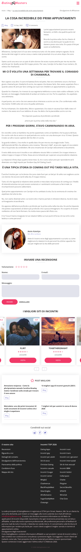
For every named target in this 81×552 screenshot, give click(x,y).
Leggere (23, 355)
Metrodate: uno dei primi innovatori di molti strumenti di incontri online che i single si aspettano (20, 408)
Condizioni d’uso (8, 468)
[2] (19, 267)
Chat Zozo (64, 499)
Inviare (10, 302)
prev (36, 369)
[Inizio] (14, 3)
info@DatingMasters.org (11, 516)
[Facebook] (40, 433)
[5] (26, 267)
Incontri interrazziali (68, 461)
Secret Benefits (66, 487)
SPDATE (63, 491)
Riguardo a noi (7, 453)
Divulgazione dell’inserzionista (14, 461)
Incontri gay (45, 453)
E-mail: (45, 272)
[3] (21, 267)
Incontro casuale (47, 468)
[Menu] (78, 3)
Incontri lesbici (66, 472)
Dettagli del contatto (10, 457)
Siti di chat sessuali (67, 464)
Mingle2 (43, 480)
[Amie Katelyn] (15, 239)
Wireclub (63, 495)
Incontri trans (65, 453)
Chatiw (62, 480)
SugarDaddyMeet (47, 499)
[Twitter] (45, 433)
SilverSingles (45, 491)
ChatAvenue (45, 483)
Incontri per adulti (47, 457)
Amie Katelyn (34, 231)
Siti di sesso (45, 461)
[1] (16, 267)
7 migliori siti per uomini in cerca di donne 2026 (59, 407)
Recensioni (6, 449)
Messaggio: (7, 283)
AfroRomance (45, 495)
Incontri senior (46, 476)
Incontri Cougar (46, 472)
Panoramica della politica (12, 464)
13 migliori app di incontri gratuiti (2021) (58, 386)
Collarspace (64, 476)
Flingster (63, 483)
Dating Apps (45, 449)
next (44, 369)
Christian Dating (46, 464)
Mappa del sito (7, 472)
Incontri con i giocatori (69, 457)
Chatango (44, 502)
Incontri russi (65, 449)
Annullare (24, 302)
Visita (22, 360)
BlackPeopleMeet (47, 487)
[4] (24, 267)
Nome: (5, 272)
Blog (6, 25)
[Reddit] (35, 433)
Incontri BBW (65, 468)
